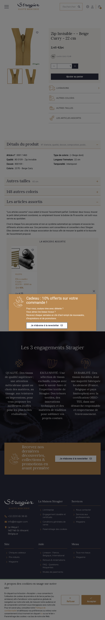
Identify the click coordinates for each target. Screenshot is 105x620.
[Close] (94, 291)
